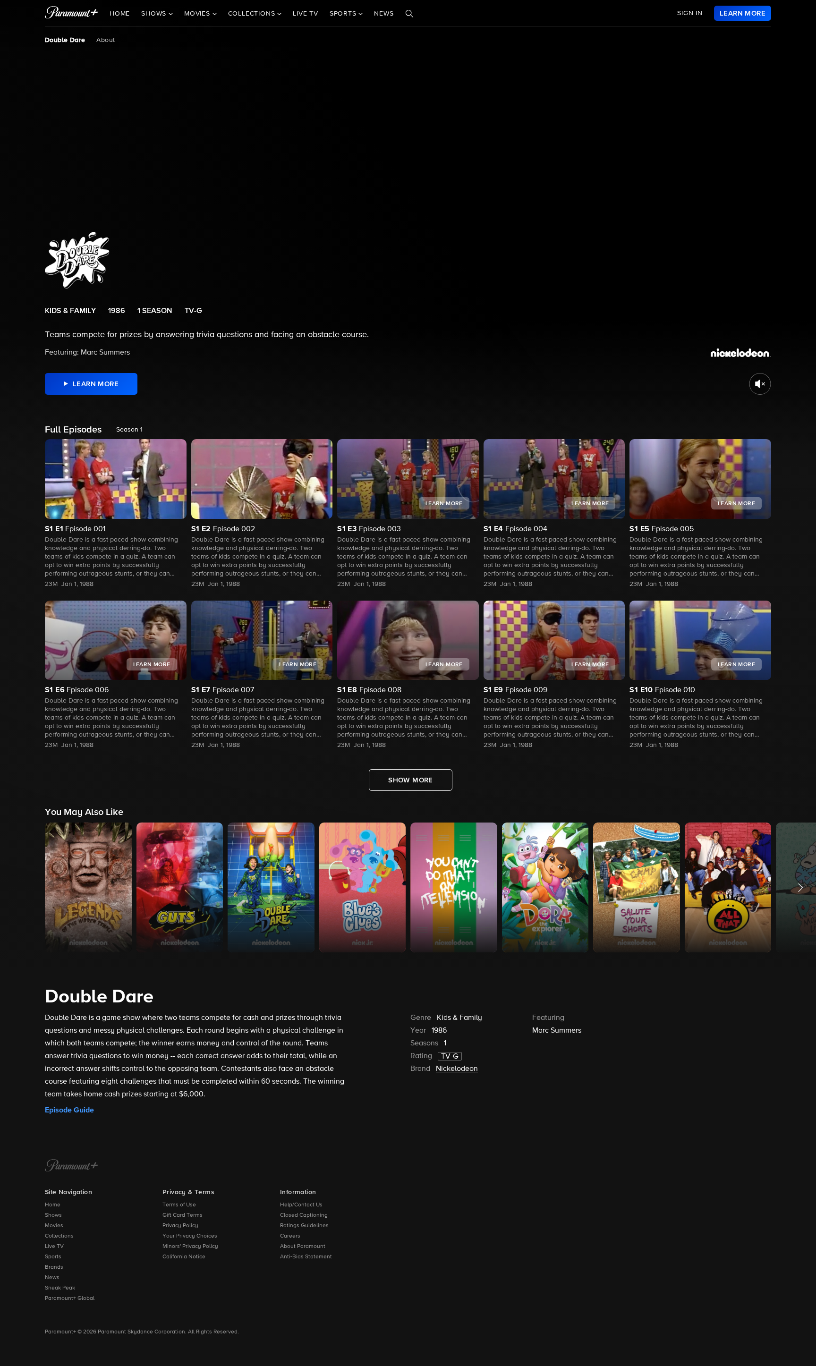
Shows (53, 1215)
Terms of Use (179, 1205)
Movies (54, 1226)
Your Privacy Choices (189, 1236)
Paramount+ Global (69, 1298)
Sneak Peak (60, 1288)
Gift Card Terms (182, 1215)
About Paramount (302, 1246)
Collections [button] (253, 13)
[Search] (409, 13)
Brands (54, 1267)
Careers (290, 1236)
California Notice (183, 1257)
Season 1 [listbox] (129, 429)
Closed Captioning (304, 1215)
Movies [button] (198, 13)
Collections (59, 1236)
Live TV (305, 13)
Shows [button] (155, 13)
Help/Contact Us (301, 1205)
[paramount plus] (71, 13)
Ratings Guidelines (304, 1226)
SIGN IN (690, 13)
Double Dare (65, 40)
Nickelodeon (457, 1069)
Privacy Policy (180, 1226)
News (383, 13)
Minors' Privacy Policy (190, 1246)
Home (120, 13)
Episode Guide (69, 1110)
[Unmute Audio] (760, 384)
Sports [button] (344, 13)
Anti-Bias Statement (306, 1257)
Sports (53, 1257)
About (105, 40)
